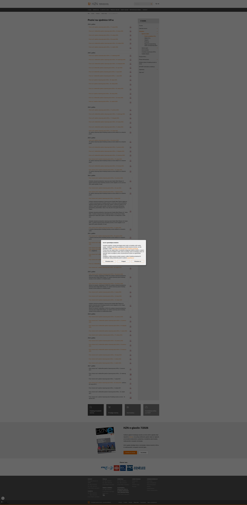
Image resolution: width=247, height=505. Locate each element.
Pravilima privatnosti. (133, 248)
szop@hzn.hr (130, 257)
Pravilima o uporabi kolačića (119, 248)
